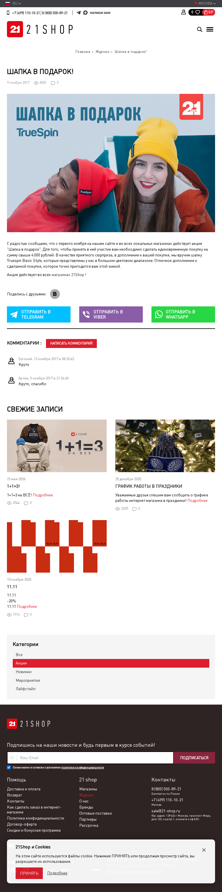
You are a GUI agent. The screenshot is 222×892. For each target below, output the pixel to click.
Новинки (24, 671)
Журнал (86, 795)
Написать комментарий (71, 343)
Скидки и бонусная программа (34, 830)
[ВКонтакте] (55, 294)
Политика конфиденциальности (35, 818)
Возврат (14, 795)
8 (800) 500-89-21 (55, 13)
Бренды (86, 807)
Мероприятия (28, 680)
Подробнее (43, 495)
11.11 (12, 586)
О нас (84, 801)
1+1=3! (13, 486)
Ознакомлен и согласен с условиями (58, 767)
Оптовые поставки (95, 813)
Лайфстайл (26, 688)
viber (108, 314)
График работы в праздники (148, 486)
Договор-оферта (22, 824)
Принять (29, 873)
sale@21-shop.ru (165, 811)
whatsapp (180, 314)
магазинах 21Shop (68, 274)
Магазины (88, 789)
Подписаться (194, 757)
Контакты (15, 801)
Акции (21, 663)
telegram (36, 314)
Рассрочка (88, 825)
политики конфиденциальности (82, 767)
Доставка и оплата (23, 789)
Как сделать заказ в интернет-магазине (34, 809)
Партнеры (88, 819)
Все (19, 654)
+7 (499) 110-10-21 (26, 13)
